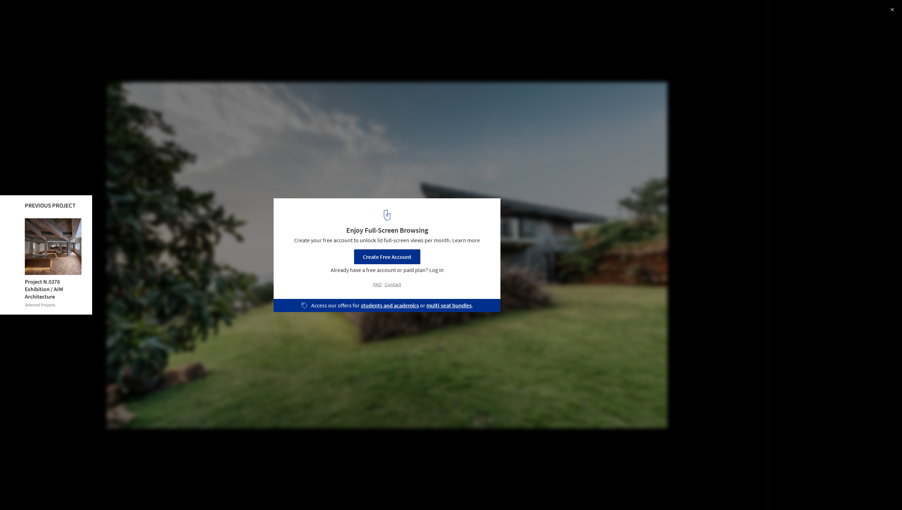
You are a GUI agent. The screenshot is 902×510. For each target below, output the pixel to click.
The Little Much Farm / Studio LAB (67, 13)
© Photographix (25, 25)
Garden (111, 491)
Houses (80, 491)
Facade (141, 491)
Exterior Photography (35, 491)
